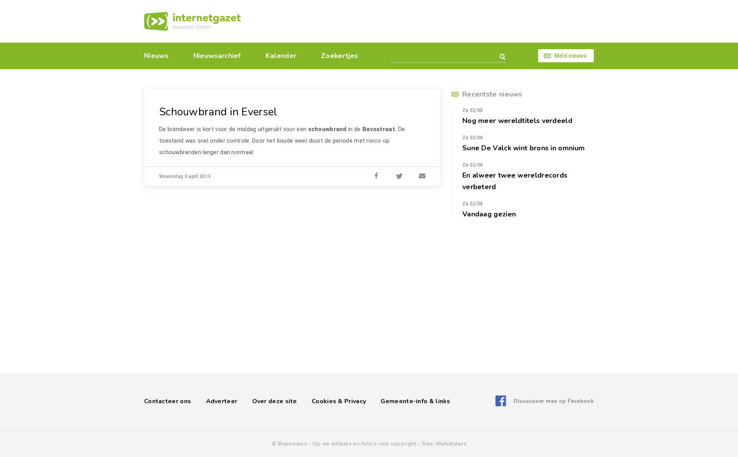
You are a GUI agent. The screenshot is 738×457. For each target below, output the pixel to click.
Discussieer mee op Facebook (554, 401)
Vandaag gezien (489, 214)
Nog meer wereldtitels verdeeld (517, 120)
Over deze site (274, 401)
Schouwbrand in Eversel (218, 112)
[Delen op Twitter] (399, 176)
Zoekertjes (339, 55)
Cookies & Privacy (339, 401)
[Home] (192, 21)
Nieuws (156, 55)
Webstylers (450, 443)
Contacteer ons (167, 401)
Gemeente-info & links (415, 401)
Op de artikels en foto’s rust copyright (364, 443)
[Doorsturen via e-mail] (422, 176)
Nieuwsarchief (217, 55)
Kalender (281, 55)
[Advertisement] (422, 21)
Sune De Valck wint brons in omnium (523, 148)
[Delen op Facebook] (376, 176)
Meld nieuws (570, 56)
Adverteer (222, 401)
